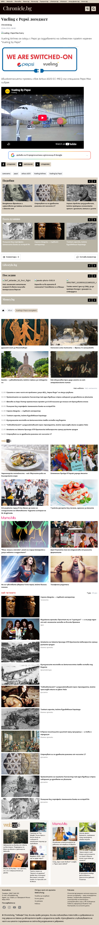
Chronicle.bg (6, 25)
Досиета (44, 692)
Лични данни (39, 899)
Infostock (63, 1)
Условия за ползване (42, 896)
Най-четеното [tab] (91, 388)
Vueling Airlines (40, 173)
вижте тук (87, 904)
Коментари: (12, 257)
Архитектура (46, 670)
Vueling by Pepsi (56, 173)
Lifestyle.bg (54, 1)
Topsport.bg (44, 1)
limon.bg (84, 1)
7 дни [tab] (89, 593)
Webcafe (10, 1)
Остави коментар (88, 257)
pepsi (16, 173)
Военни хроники (46, 647)
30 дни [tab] (94, 593)
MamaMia (18, 1)
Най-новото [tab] (79, 388)
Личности (44, 600)
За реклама (39, 901)
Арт (42, 625)
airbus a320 (26, 173)
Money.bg (34, 1)
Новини (37, 904)
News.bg (26, 1)
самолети (6, 173)
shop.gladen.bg (74, 1)
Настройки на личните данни (78, 906)
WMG (3, 1)
